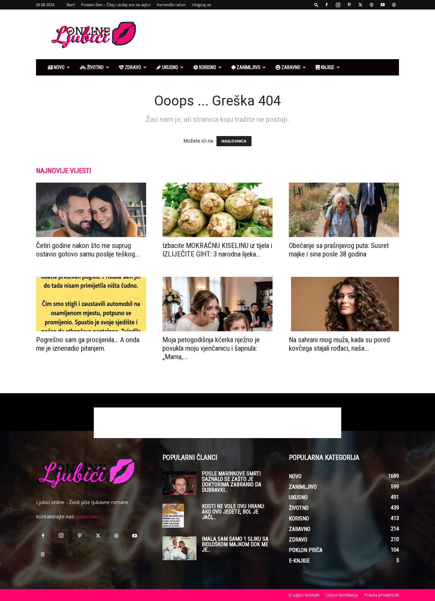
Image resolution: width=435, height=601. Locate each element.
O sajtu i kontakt (304, 595)
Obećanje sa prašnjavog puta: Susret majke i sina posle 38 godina (339, 249)
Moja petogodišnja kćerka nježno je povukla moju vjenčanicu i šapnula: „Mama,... (211, 348)
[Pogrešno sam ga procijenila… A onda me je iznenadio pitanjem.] (91, 304)
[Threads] (394, 5)
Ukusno (169, 67)
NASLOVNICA (234, 141)
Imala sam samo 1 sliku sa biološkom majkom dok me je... (235, 544)
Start (70, 4)
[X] (360, 5)
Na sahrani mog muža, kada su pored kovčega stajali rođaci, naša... (339, 344)
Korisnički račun (171, 4)
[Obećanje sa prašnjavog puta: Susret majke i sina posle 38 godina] (344, 210)
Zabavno (290, 67)
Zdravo (132, 67)
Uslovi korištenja (342, 595)
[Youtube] (383, 5)
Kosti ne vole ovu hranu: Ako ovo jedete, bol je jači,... (233, 511)
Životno (95, 67)
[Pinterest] (349, 5)
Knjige (327, 67)
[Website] (371, 5)
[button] (316, 4)
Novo (59, 67)
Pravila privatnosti (381, 595)
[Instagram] (338, 5)
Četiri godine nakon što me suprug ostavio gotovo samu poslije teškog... (88, 249)
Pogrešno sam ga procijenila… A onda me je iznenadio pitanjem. (87, 344)
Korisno (207, 67)
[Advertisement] (275, 34)
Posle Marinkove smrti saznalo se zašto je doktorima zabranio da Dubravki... (231, 481)
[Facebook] (326, 5)
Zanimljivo (248, 67)
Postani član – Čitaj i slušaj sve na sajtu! (116, 4)
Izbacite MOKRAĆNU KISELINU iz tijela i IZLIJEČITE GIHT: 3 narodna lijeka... (217, 249)
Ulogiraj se (201, 4)
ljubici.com (87, 516)
